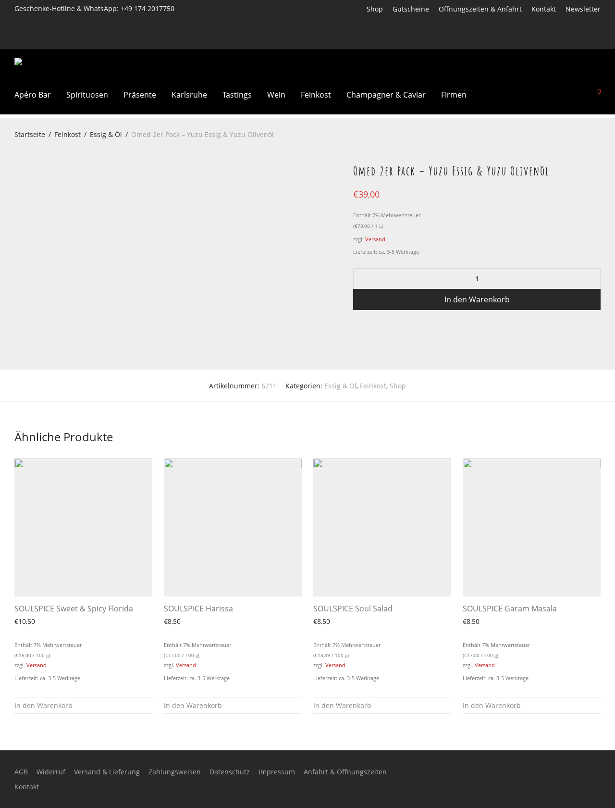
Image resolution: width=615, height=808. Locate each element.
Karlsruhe (189, 94)
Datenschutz (229, 771)
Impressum (276, 771)
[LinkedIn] (585, 39)
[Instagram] (573, 39)
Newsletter (583, 9)
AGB (21, 771)
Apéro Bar (32, 94)
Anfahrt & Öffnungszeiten (345, 771)
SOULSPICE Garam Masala (510, 608)
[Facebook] (560, 39)
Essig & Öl (106, 134)
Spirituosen (87, 94)
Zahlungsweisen (174, 771)
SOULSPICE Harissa (198, 608)
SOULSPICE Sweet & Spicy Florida (73, 608)
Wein (276, 94)
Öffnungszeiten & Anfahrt (480, 9)
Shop (375, 9)
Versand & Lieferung (107, 771)
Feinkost (316, 94)
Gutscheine (411, 9)
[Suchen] (529, 94)
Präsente (139, 94)
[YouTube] (598, 39)
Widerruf (51, 771)
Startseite (29, 134)
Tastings (237, 94)
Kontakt (543, 9)
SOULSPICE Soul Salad (353, 608)
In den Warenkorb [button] (43, 705)
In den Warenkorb (477, 299)
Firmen (454, 94)
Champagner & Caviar (386, 94)
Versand (375, 239)
